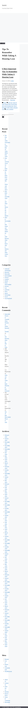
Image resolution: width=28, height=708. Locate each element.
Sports (6, 293)
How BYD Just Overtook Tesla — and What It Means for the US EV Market (7, 203)
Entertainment (8, 275)
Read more (12, 100)
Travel (6, 296)
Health (6, 281)
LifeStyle (7, 289)
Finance (5, 102)
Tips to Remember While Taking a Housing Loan (10, 107)
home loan (10, 102)
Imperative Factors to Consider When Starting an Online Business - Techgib (7, 322)
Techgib (4, 5)
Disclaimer (7, 702)
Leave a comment (9, 109)
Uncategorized (8, 298)
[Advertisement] (14, 28)
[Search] (3, 117)
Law (6, 288)
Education (7, 274)
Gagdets (7, 279)
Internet (7, 286)
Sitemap (7, 691)
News (6, 291)
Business (7, 272)
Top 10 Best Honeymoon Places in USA (8, 417)
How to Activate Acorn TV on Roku (7, 163)
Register (7, 659)
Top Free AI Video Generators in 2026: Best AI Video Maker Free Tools (7, 146)
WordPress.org (8, 671)
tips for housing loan (8, 106)
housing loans (8, 104)
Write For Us (6, 688)
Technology (7, 295)
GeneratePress (18, 707)
